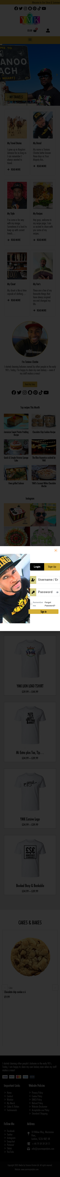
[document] (30, 588)
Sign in (43, 611)
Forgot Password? (50, 604)
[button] (56, 550)
